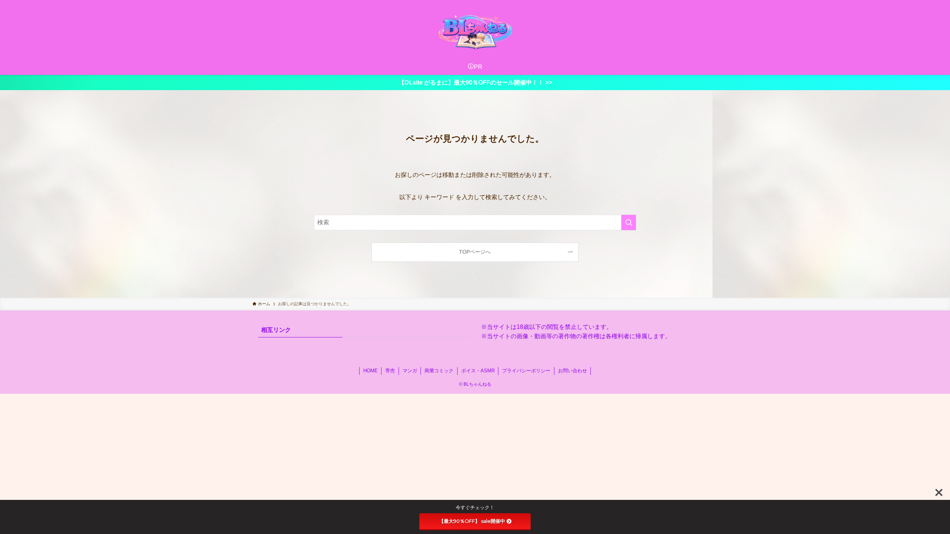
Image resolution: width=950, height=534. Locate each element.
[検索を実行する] (628, 222)
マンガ (410, 370)
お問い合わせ (572, 370)
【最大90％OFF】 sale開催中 (472, 521)
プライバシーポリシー (526, 370)
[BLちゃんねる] (475, 31)
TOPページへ (475, 252)
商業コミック (439, 370)
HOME (370, 370)
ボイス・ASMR (478, 370)
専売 (390, 370)
